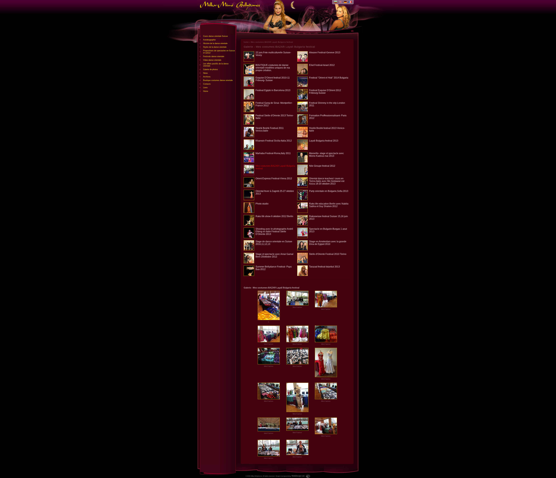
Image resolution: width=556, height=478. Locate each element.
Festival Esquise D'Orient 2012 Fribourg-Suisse (325, 91)
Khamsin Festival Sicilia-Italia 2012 (274, 140)
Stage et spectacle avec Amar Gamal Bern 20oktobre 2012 (274, 255)
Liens (205, 87)
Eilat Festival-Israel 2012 (322, 65)
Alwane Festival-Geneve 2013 (324, 52)
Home (205, 91)
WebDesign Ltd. (298, 476)
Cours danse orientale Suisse (215, 36)
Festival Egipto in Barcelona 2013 (273, 90)
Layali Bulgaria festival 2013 (323, 140)
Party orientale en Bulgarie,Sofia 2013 (328, 191)
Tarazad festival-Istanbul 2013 (324, 266)
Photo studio (262, 203)
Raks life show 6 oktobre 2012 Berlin (274, 216)
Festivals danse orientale (213, 56)
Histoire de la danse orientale (215, 43)
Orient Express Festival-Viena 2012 (274, 178)
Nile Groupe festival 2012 (322, 166)
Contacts (207, 84)
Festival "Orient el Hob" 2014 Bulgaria (328, 77)
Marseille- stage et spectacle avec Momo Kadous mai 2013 (326, 154)
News (205, 73)
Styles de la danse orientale (214, 47)
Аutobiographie (209, 40)
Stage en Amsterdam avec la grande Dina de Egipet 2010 (327, 242)
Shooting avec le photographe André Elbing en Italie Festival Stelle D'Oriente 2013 (274, 231)
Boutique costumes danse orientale (218, 80)
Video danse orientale (212, 60)
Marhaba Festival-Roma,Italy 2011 (273, 153)
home (246, 42)
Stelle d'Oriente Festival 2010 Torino (327, 254)
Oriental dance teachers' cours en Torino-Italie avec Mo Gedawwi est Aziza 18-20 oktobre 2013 (326, 181)
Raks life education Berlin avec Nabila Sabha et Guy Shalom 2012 (328, 205)
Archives (207, 77)
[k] (269, 319)
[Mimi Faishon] (297, 305)
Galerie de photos (210, 69)
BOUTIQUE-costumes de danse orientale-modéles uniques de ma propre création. (273, 68)
